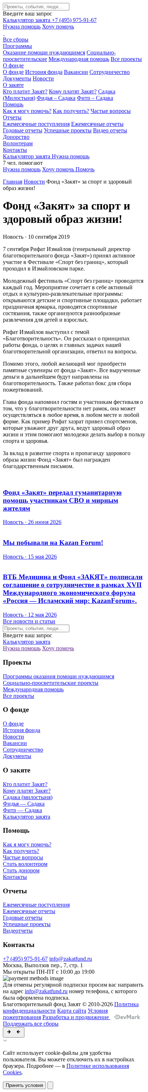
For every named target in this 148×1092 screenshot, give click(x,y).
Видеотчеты (18, 931)
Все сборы (15, 39)
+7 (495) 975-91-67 (74, 20)
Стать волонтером (25, 864)
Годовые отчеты (22, 130)
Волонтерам (18, 143)
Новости (43, 78)
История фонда (44, 72)
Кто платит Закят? (25, 91)
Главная (12, 182)
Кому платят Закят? (73, 91)
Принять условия (24, 1085)
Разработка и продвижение (76, 1017)
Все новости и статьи (29, 621)
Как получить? (71, 111)
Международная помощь (78, 59)
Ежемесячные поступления (36, 124)
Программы (17, 46)
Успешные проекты (68, 130)
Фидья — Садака (24, 804)
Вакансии (76, 72)
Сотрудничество (109, 72)
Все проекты (126, 59)
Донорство (16, 137)
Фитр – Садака (95, 98)
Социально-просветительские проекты (50, 683)
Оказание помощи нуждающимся (44, 52)
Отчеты (12, 117)
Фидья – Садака (56, 98)
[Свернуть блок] (13, 1032)
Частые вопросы (111, 111)
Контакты (15, 150)
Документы (17, 78)
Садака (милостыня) (27, 797)
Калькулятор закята (27, 20)
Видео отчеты (110, 130)
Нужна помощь (22, 26)
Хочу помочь (58, 26)
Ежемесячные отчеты (97, 124)
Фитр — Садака (22, 810)
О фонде (13, 65)
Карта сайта (71, 1011)
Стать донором (21, 870)
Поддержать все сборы (31, 1024)
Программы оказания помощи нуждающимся (58, 676)
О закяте (13, 85)
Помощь (13, 104)
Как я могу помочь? (27, 111)
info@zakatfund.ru (70, 959)
